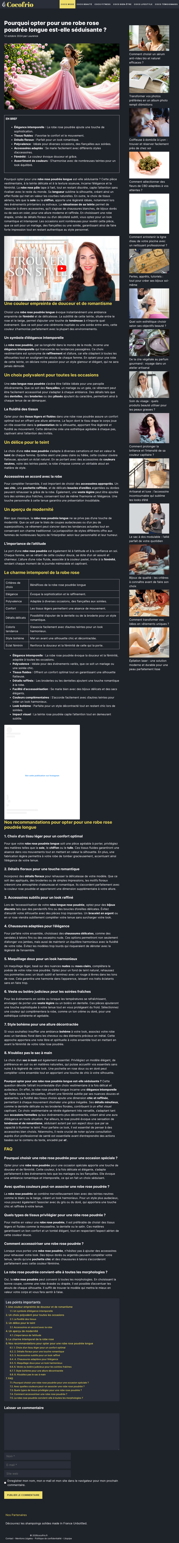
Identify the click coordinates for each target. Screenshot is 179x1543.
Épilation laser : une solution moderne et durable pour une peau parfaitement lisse (148, 665)
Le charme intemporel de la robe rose (31, 1339)
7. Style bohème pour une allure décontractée (38, 1370)
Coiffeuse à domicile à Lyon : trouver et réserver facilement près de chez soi (149, 144)
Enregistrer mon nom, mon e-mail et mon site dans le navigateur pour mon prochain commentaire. (62, 1483)
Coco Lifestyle (143, 4)
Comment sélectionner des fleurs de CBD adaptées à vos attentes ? (148, 186)
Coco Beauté (84, 4)
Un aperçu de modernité (23, 1331)
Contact (9, 1538)
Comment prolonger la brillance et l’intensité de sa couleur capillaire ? (147, 450)
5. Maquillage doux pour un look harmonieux (38, 1363)
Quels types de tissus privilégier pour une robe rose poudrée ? (48, 1390)
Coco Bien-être (122, 4)
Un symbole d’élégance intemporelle (33, 1311)
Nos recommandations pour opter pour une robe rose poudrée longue (50, 1343)
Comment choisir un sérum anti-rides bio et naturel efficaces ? (147, 58)
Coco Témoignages (166, 4)
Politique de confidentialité (48, 1538)
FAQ (10, 1378)
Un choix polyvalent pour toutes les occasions (36, 1314)
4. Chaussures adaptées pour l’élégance (36, 1359)
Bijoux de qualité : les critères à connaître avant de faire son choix (149, 582)
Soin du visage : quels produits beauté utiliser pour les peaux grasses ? (148, 405)
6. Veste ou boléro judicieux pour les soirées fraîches (43, 1366)
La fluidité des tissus (25, 1319)
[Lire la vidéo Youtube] (61, 268)
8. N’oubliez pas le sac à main (30, 1374)
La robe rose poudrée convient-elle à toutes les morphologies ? (48, 1397)
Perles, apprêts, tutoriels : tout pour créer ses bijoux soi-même (149, 281)
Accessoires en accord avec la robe (33, 1327)
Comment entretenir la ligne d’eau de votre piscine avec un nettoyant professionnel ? (148, 241)
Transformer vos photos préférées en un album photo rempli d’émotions (148, 100)
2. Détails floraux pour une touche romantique (39, 1351)
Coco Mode (67, 4)
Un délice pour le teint (22, 1322)
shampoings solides (38, 1523)
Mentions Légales (24, 1538)
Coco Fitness (103, 4)
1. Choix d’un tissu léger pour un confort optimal (39, 1347)
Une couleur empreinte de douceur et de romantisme (40, 1306)
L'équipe (68, 1538)
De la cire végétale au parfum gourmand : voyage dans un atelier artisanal (148, 363)
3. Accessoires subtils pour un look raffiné (37, 1355)
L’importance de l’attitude (27, 1335)
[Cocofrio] (17, 4)
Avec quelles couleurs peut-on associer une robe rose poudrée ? (49, 1386)
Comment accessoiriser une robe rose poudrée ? (40, 1394)
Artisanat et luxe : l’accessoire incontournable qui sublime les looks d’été (149, 496)
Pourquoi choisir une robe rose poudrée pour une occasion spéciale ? (51, 1382)
